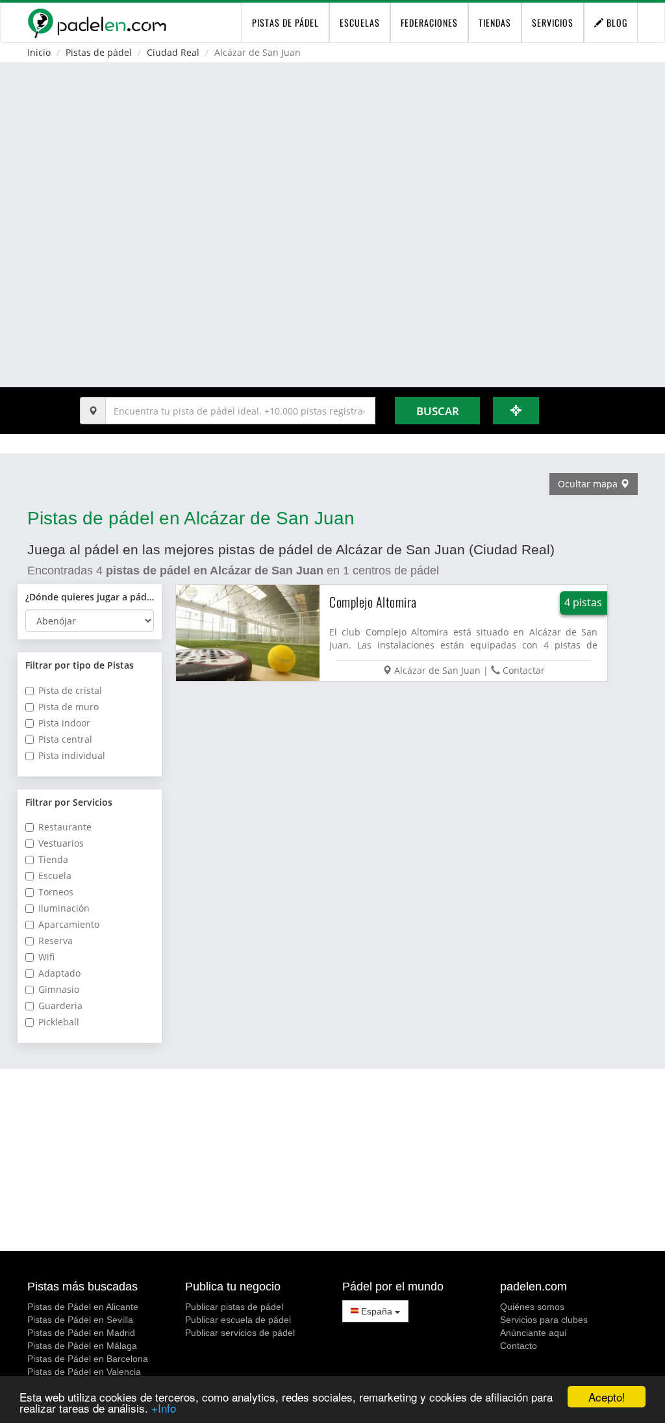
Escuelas (360, 22)
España (376, 1311)
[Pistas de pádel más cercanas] (516, 410)
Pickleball (58, 1022)
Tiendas (495, 22)
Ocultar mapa (589, 484)
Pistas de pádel (99, 52)
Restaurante (65, 827)
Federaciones (429, 22)
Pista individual (71, 755)
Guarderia (60, 1005)
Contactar (524, 670)
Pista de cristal (70, 690)
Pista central (65, 739)
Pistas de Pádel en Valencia (84, 1371)
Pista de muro (68, 706)
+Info (163, 1408)
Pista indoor (64, 723)
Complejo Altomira (373, 601)
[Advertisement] (332, 1160)
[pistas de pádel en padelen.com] (96, 22)
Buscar (437, 411)
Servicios (552, 22)
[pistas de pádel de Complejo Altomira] (248, 633)
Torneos (55, 892)
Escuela (54, 875)
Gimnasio (58, 989)
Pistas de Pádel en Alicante (82, 1306)
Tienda (53, 859)
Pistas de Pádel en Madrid (81, 1332)
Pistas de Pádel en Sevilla (80, 1319)
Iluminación (64, 908)
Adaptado (59, 973)
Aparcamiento (68, 924)
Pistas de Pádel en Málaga (82, 1345)
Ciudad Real (173, 52)
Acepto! (606, 1397)
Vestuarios (61, 843)
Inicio (39, 52)
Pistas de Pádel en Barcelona (87, 1358)
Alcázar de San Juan (437, 670)
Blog (615, 22)
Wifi (46, 957)
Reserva (55, 940)
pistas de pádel (285, 22)
